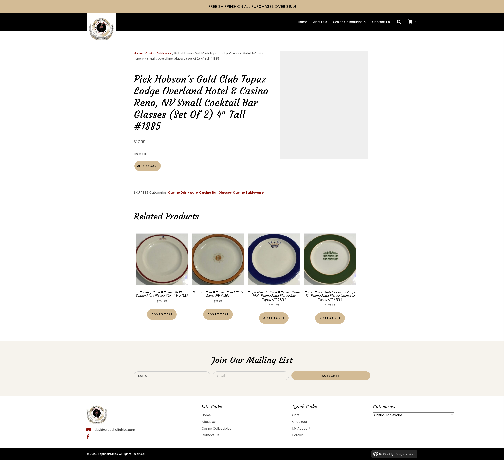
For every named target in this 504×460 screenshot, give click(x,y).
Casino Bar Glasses (215, 192)
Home (138, 53)
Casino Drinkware (183, 192)
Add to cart (147, 166)
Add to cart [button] (161, 314)
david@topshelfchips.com (115, 429)
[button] (399, 22)
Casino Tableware (158, 53)
